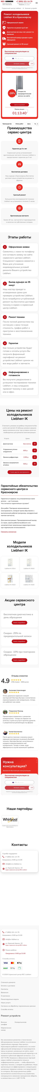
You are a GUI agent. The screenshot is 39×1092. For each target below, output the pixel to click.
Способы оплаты (7, 1009)
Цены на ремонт (19, 105)
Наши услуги (6, 1003)
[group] (10, 822)
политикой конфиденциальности (19, 68)
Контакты (4, 989)
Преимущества (7, 124)
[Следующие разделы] (37, 123)
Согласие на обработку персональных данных (18, 1006)
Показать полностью (8, 532)
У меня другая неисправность (19, 472)
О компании (5, 996)
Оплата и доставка (8, 986)
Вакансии (4, 992)
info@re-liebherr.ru (12, 939)
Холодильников (20, 1022)
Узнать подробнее (19, 622)
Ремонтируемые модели (10, 999)
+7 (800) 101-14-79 (24, 1)
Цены (29, 124)
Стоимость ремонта (8, 982)
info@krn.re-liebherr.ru (13, 864)
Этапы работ (19, 124)
